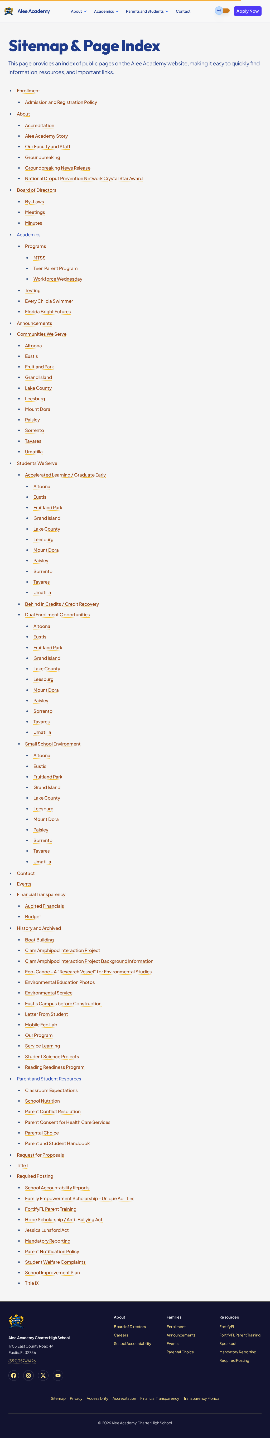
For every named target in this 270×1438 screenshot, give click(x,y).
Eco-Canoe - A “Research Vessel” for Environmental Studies (88, 971)
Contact (183, 11)
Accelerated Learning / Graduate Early (65, 475)
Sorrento (34, 430)
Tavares (33, 441)
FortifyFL (227, 1326)
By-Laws (34, 201)
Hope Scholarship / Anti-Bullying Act (64, 1219)
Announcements (34, 323)
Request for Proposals (40, 1155)
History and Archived (39, 928)
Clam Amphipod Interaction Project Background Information (89, 961)
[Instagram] (28, 1375)
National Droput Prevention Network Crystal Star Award (84, 178)
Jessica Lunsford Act (47, 1230)
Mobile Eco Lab (41, 1024)
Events (24, 884)
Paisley (32, 419)
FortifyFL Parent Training (50, 1209)
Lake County (38, 388)
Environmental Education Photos (60, 982)
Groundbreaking (42, 157)
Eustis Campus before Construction (63, 1003)
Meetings (35, 212)
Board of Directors (36, 190)
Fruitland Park (39, 366)
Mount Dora (37, 409)
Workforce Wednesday (57, 279)
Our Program (39, 1035)
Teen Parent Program (55, 268)
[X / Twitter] (43, 1375)
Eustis (31, 356)
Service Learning (42, 1046)
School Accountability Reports (57, 1187)
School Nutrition (42, 1101)
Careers (121, 1335)
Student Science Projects (52, 1056)
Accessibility (97, 1398)
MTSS (39, 258)
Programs (35, 246)
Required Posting (35, 1176)
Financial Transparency (41, 894)
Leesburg (35, 398)
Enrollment (28, 90)
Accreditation (39, 125)
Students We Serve (37, 463)
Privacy (76, 1398)
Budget (33, 916)
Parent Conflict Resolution (53, 1111)
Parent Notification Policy (52, 1251)
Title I (22, 1165)
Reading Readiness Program (55, 1067)
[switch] (222, 10)
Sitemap (58, 1398)
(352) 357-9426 (22, 1360)
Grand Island (38, 377)
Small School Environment (53, 744)
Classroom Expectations (51, 1090)
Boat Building (39, 939)
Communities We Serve (41, 334)
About (23, 114)
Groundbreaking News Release (57, 168)
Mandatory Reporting (47, 1241)
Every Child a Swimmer (49, 301)
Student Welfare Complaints (55, 1262)
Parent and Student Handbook (57, 1143)
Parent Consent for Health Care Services (67, 1122)
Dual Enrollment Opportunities (57, 614)
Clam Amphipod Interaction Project (62, 950)
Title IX (32, 1283)
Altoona (33, 345)
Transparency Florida (201, 1398)
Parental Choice (42, 1133)
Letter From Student (46, 1014)
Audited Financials (44, 906)
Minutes (33, 223)
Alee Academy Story (46, 136)
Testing (33, 290)
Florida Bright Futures (48, 311)
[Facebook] (13, 1375)
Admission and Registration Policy (61, 102)
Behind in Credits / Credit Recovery (62, 604)
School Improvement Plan (52, 1272)
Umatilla (34, 451)
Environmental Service (49, 992)
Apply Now (248, 11)
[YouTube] (58, 1375)
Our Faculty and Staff (47, 146)
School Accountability (132, 1343)
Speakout (228, 1343)
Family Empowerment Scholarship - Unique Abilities (79, 1198)
